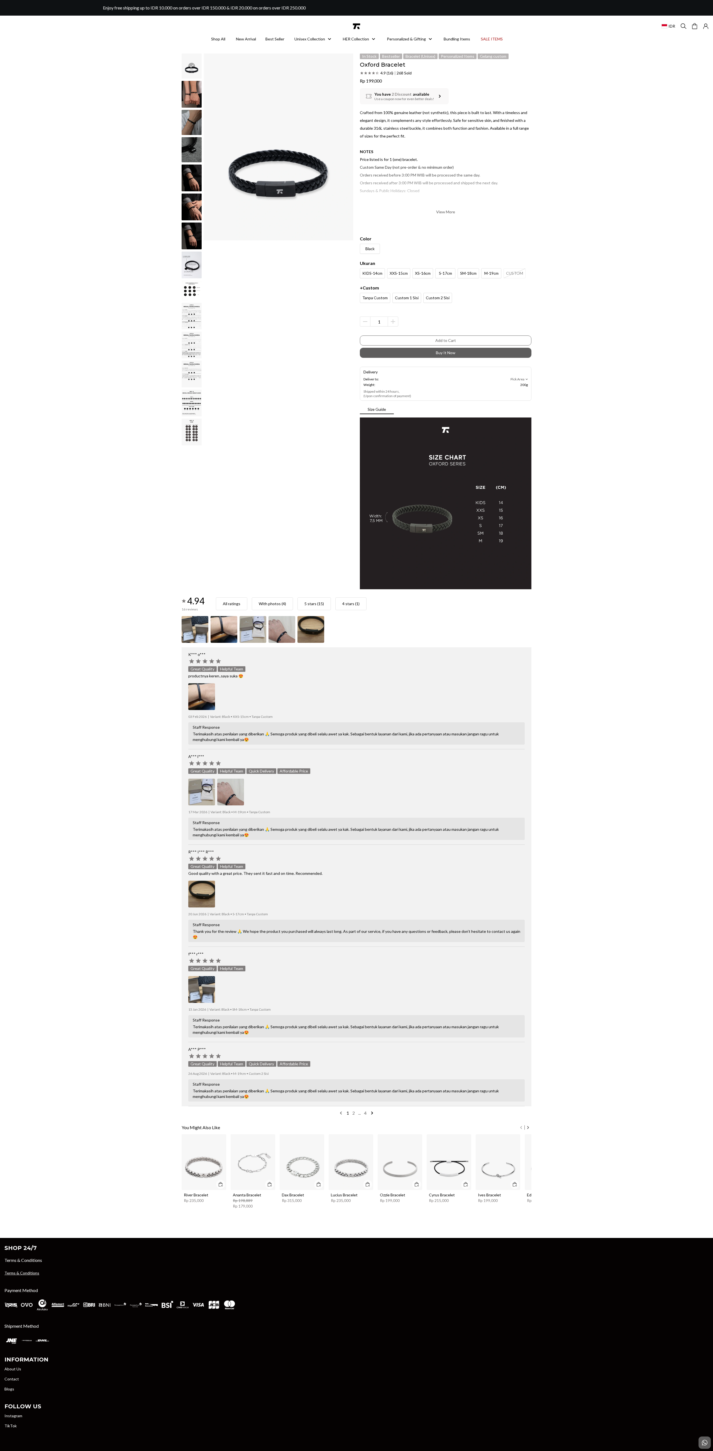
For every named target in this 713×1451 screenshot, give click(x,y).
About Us (12, 1369)
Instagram (13, 1415)
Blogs (9, 1389)
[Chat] (705, 1442)
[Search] (683, 26)
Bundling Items (457, 39)
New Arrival (246, 39)
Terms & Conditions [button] (21, 1273)
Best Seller (274, 39)
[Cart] (695, 26)
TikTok (10, 1425)
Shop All (218, 39)
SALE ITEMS (492, 39)
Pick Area (517, 379)
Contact (11, 1379)
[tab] (377, 409)
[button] (706, 26)
